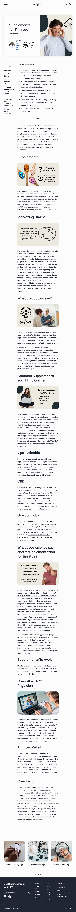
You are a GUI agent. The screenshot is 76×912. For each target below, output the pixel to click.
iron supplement (26, 355)
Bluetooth (38, 891)
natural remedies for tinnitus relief (30, 764)
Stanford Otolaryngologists (28, 332)
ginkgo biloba (40, 422)
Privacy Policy (7, 908)
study (37, 467)
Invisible (37, 895)
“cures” (20, 419)
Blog (48, 889)
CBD (19, 425)
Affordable (38, 898)
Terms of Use (15, 908)
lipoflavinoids (29, 422)
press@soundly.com (62, 896)
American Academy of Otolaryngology (35, 340)
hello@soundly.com (62, 887)
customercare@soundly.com (64, 892)
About (48, 886)
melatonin (50, 422)
